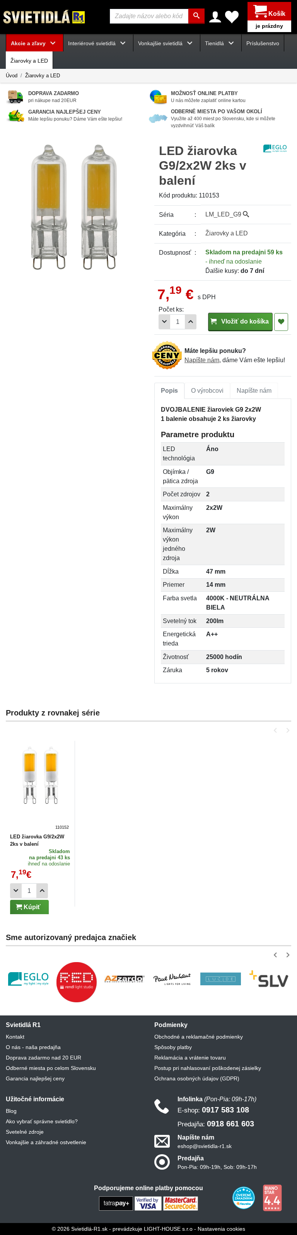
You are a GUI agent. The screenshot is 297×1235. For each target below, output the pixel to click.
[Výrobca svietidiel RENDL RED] (76, 981)
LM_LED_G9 (224, 214)
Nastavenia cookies (221, 1229)
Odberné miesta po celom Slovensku (51, 1068)
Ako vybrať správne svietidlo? (42, 1121)
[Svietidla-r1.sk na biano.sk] (272, 1197)
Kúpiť (31, 907)
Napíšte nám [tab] (254, 390)
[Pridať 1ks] (190, 321)
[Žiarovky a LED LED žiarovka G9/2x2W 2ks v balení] (40, 787)
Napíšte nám (201, 360)
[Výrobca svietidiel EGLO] (28, 979)
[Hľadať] (196, 16)
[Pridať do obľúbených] (281, 322)
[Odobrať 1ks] (164, 321)
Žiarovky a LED (29, 61)
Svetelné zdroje (25, 1132)
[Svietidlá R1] (44, 16)
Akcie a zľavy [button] (29, 43)
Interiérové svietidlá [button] (92, 43)
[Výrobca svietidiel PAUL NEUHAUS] (172, 978)
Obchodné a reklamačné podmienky (198, 1037)
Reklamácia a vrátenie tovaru (190, 1057)
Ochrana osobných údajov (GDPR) (196, 1078)
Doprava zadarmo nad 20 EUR (43, 1057)
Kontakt (15, 1037)
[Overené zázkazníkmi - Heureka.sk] (244, 1197)
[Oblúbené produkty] (232, 17)
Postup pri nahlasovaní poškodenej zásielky (207, 1068)
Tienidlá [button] (215, 43)
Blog (11, 1111)
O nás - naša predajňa (33, 1047)
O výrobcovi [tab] (207, 390)
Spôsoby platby (173, 1047)
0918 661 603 (216, 1123)
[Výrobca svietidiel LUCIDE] (220, 979)
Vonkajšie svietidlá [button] (161, 43)
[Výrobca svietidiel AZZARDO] (124, 979)
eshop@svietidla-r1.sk (205, 1146)
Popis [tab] (169, 390)
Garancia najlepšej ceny (35, 1078)
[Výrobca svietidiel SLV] (268, 979)
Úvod (11, 75)
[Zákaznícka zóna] (215, 17)
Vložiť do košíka (244, 321)
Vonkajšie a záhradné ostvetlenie (46, 1142)
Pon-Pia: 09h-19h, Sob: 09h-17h (217, 1167)
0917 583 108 (213, 1110)
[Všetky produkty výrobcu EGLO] (275, 148)
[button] (277, 730)
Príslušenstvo (262, 43)
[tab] (169, 391)
